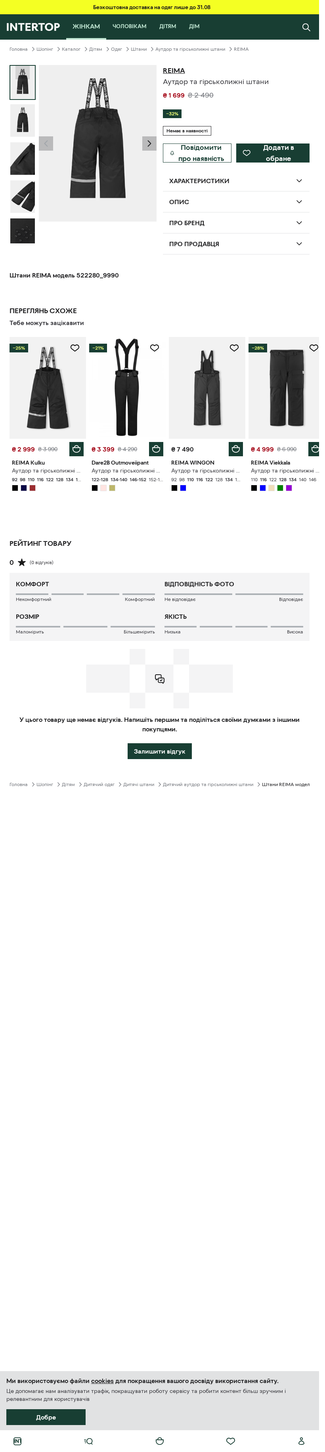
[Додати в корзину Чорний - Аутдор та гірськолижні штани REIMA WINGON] (231, 447)
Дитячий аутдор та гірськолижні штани (208, 782)
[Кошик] (160, 1441)
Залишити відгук (159, 749)
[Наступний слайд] (22, 236)
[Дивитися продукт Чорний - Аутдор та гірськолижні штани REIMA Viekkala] (281, 387)
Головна (19, 49)
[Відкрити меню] (88, 1441)
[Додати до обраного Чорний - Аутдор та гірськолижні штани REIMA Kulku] (73, 348)
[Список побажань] (231, 1441)
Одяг (116, 49)
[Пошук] (306, 27)
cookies (102, 1380)
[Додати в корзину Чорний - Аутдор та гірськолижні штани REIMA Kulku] (75, 447)
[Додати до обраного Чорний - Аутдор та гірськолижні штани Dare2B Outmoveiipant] (152, 348)
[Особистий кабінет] (302, 1441)
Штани (139, 49)
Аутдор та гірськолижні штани (190, 49)
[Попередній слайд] (46, 143)
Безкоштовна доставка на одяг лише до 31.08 (151, 7)
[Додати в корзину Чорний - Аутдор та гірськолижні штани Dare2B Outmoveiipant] (153, 447)
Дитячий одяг (99, 782)
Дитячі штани (138, 782)
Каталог (71, 49)
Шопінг (44, 49)
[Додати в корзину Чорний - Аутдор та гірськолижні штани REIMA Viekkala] (309, 447)
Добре (46, 1417)
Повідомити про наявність (201, 153)
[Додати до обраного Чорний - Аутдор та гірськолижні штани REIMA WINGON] (230, 348)
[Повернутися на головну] (33, 27)
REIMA (241, 49)
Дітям (95, 49)
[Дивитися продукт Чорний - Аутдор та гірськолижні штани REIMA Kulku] (47, 387)
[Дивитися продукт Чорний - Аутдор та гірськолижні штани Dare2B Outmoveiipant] (125, 387)
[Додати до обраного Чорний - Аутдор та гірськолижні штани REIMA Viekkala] (308, 348)
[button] (46, 143)
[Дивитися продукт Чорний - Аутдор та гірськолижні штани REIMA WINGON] (203, 387)
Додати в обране (278, 153)
